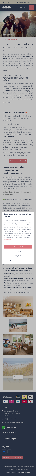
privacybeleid (7, 240)
